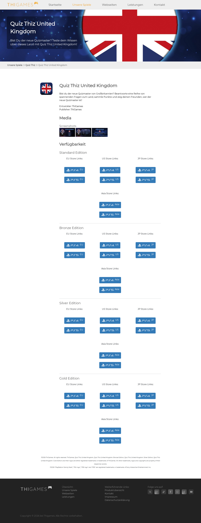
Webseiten (109, 4)
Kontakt (159, 4)
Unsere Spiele (81, 4)
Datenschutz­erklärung (117, 500)
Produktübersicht (114, 490)
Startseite (55, 4)
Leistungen (135, 4)
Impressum (111, 497)
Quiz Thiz (30, 65)
